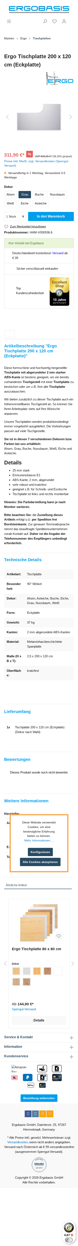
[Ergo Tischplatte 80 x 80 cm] (39, 923)
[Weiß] (57, 971)
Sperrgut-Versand (24, 1009)
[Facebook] (28, 1114)
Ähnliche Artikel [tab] (16, 885)
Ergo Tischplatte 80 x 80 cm (36, 949)
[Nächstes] (71, 117)
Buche (39, 194)
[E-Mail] (42, 1114)
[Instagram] (35, 1114)
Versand (57, 253)
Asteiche (41, 203)
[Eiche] (16, 982)
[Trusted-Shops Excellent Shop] (59, 291)
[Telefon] (50, 1114)
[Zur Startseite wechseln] (39, 9)
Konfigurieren (40, 852)
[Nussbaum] (47, 971)
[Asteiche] (26, 982)
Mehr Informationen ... (39, 840)
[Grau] (26, 971)
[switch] (69, 1240)
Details (38, 1020)
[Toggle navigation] (9, 333)
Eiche (24, 203)
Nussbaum (57, 194)
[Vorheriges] (7, 117)
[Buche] (37, 971)
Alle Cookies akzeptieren (40, 862)
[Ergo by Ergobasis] (39, 78)
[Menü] (9, 21)
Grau (24, 194)
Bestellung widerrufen (39, 1098)
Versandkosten (17, 1142)
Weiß (10, 203)
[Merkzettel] (54, 21)
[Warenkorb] (71, 19)
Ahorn (10, 194)
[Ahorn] (16, 971)
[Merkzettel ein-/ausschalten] (58, 936)
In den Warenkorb (51, 216)
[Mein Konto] (64, 21)
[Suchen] (45, 21)
